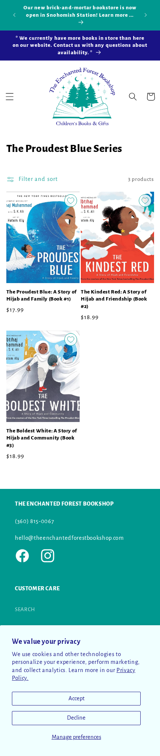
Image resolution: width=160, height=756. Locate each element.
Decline (76, 718)
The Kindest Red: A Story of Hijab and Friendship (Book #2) (114, 299)
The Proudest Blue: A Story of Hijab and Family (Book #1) (41, 295)
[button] (10, 97)
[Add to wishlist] (71, 201)
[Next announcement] (146, 15)
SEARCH (25, 609)
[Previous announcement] (14, 15)
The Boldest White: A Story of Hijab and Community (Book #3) (41, 438)
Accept (76, 698)
